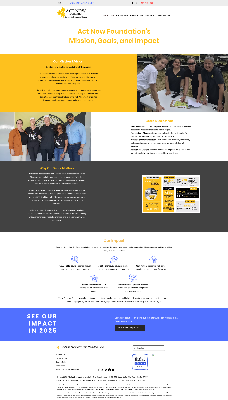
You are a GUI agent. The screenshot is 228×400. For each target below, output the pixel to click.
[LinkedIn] (109, 369)
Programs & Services (125, 302)
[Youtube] (113, 369)
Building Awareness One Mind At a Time (83, 347)
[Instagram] (136, 3)
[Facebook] (132, 3)
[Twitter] (105, 369)
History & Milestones (146, 302)
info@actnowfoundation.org (97, 377)
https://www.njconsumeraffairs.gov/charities (76, 389)
